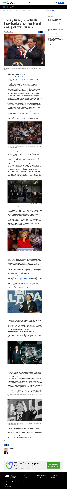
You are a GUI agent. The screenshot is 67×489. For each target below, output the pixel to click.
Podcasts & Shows (16, 10)
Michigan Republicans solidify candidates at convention (53, 44)
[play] (4, 7)
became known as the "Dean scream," (23, 278)
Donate (61, 2)
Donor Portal (55, 2)
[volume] (7, 7)
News (4, 10)
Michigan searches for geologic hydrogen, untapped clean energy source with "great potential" (55, 39)
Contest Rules (39, 477)
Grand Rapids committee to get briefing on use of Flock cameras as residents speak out (55, 25)
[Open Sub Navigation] (20, 10)
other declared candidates (30, 89)
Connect (34, 10)
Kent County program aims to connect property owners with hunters (55, 34)
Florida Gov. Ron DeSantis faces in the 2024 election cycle (24, 76)
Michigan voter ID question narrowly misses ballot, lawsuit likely (54, 20)
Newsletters (46, 10)
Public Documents (27, 479)
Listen (29, 10)
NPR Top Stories (9, 440)
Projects (24, 10)
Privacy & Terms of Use (53, 475)
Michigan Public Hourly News (41, 475)
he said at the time (15, 163)
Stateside (9, 10)
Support (39, 10)
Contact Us (25, 475)
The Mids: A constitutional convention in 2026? (55, 30)
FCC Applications (52, 477)
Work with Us (26, 477)
